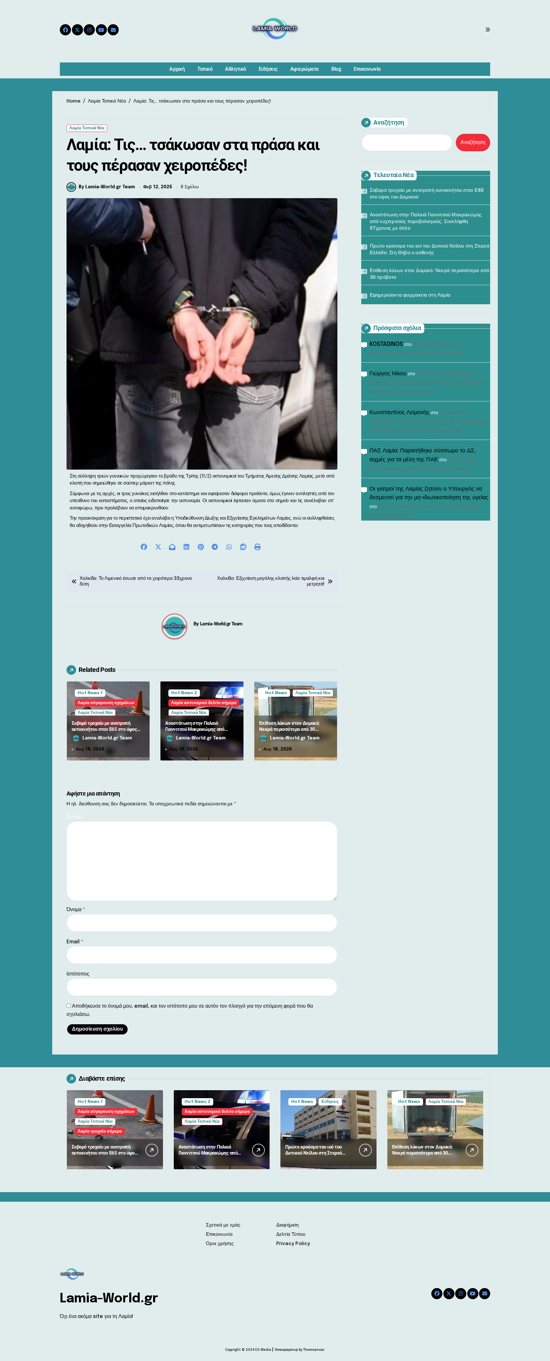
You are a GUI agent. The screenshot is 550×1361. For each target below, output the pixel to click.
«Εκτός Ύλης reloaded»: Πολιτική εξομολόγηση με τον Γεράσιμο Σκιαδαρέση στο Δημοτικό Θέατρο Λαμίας (427, 383)
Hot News (276, 693)
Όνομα (76, 909)
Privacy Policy (293, 1243)
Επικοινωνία (367, 69)
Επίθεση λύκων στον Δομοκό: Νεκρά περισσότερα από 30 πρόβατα (289, 729)
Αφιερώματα (304, 69)
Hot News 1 (90, 693)
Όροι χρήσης (220, 1243)
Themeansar (313, 1349)
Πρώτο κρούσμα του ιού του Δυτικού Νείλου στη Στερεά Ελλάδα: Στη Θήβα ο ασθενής (430, 250)
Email (75, 942)
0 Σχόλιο (189, 187)
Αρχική (177, 69)
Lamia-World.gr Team (221, 624)
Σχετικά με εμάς (223, 1225)
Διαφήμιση (287, 1225)
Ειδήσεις (268, 69)
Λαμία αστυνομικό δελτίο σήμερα (203, 703)
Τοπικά (204, 69)
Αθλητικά (235, 69)
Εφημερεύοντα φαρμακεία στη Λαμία (410, 295)
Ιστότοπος (78, 974)
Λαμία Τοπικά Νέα (86, 128)
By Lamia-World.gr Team (107, 187)
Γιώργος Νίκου (388, 374)
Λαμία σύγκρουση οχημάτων (106, 703)
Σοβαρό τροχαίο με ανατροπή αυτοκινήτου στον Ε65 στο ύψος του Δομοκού (104, 729)
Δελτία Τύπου (290, 1234)
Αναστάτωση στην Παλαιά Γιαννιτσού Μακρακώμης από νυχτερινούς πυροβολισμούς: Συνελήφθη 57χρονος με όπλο (195, 732)
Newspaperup (286, 1349)
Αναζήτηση (388, 122)
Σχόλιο (76, 817)
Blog (336, 69)
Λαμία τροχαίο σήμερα (100, 1131)
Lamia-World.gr (109, 1298)
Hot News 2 (184, 693)
